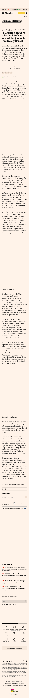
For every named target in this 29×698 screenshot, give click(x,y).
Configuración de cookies (9, 683)
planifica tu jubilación (5, 635)
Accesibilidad (6, 685)
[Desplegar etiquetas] (26, 497)
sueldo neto (23, 629)
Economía (10, 497)
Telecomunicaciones (10, 25)
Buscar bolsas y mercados (9, 596)
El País (25, 16)
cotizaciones (6, 641)
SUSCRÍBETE (21, 13)
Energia (18, 25)
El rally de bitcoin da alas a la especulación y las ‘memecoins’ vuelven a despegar (13, 588)
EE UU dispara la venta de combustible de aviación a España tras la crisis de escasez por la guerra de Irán (14, 575)
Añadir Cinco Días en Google (10, 77)
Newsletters (16, 685)
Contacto (8, 681)
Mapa (10, 685)
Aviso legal (13, 681)
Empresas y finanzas (12, 21)
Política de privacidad (19, 683)
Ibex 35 (4, 9)
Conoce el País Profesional (14, 648)
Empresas (4, 497)
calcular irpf (6, 629)
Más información (5, 504)
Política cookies (19, 681)
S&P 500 (14, 9)
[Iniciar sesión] (26, 13)
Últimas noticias (7, 564)
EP (14, 66)
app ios (14, 641)
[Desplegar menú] (3, 13)
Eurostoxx (8, 604)
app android (23, 641)
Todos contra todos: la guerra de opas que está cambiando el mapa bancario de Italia (14, 582)
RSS (13, 685)
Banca (3, 25)
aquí (25, 508)
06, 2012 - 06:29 (14, 68)
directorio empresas (23, 635)
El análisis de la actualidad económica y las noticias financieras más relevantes (13, 485)
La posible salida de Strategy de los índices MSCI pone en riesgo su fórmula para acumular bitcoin (14, 569)
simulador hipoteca (14, 629)
